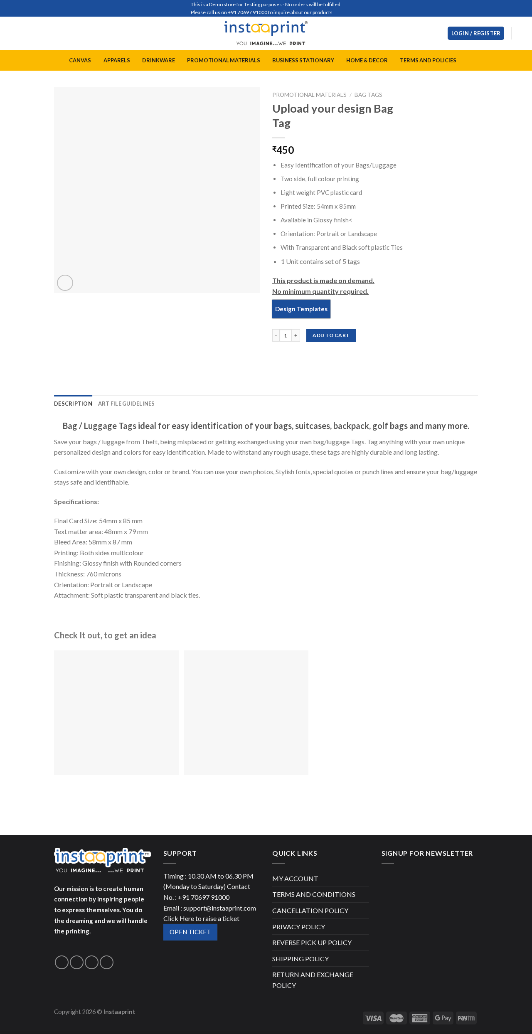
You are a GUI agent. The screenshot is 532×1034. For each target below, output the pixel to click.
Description (73, 403)
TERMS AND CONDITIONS (313, 894)
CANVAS (80, 60)
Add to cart (331, 335)
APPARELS (116, 60)
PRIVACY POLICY (298, 927)
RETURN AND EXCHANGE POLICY (312, 979)
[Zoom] (65, 283)
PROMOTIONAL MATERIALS (223, 60)
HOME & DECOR (367, 60)
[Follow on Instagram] (77, 962)
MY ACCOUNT (295, 878)
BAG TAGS (368, 94)
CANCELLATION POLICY (310, 910)
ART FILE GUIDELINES (126, 403)
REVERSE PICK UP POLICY (312, 942)
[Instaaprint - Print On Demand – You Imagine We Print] (266, 33)
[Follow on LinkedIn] (106, 962)
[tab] (73, 403)
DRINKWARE (158, 60)
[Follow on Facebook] (62, 962)
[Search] (438, 33)
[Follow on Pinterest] (92, 962)
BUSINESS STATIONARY (303, 60)
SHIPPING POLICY (300, 959)
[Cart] (521, 33)
